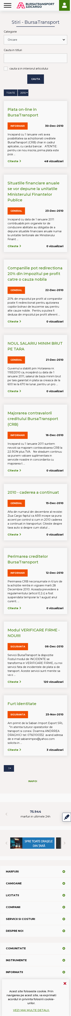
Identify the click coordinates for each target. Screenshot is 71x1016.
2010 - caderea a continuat (33, 492)
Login (64, 5)
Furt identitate (22, 703)
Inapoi (32, 781)
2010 (23, 92)
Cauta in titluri (13, 50)
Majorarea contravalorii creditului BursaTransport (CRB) (33, 419)
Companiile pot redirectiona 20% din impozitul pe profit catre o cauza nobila (35, 274)
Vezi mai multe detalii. (31, 1010)
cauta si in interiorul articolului (28, 68)
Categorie (10, 31)
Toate (10, 92)
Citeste (13, 161)
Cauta (35, 79)
